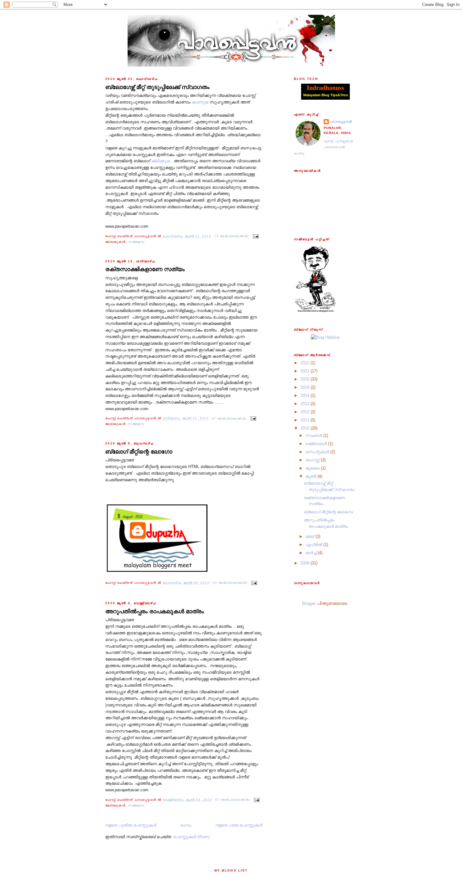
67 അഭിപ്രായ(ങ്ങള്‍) (232, 799)
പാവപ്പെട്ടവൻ (341, 121)
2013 (305, 403)
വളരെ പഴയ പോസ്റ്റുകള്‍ (238, 825)
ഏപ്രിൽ (314, 544)
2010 (305, 428)
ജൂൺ (311, 476)
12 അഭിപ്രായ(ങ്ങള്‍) (231, 236)
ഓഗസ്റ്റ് (313, 460)
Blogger (309, 603)
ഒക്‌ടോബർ (316, 443)
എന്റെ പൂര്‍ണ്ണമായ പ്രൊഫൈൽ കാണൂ (323, 147)
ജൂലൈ (313, 468)
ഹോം (185, 825)
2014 (305, 395)
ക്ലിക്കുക (160, 161)
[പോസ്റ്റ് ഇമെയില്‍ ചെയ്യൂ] (255, 236)
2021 (305, 371)
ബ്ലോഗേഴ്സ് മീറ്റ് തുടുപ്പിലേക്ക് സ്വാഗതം (157, 87)
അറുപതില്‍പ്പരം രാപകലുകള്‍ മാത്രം (154, 611)
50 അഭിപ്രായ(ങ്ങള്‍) (230, 582)
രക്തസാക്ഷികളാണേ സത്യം (145, 269)
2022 (305, 362)
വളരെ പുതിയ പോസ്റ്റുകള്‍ (130, 825)
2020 (305, 379)
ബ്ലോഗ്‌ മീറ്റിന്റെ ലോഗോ (138, 451)
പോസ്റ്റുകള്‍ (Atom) (191, 836)
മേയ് (310, 536)
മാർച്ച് (311, 552)
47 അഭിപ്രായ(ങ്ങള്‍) (229, 418)
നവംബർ (314, 435)
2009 (305, 563)
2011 (305, 420)
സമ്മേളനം (136, 241)
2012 (305, 411)
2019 (305, 387)
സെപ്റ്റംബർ (317, 451)
